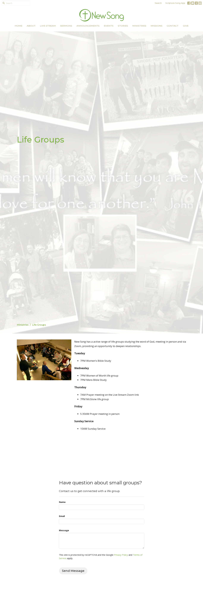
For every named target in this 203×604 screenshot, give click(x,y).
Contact (172, 25)
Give (185, 25)
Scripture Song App (175, 3)
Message (64, 530)
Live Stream (48, 25)
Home (18, 25)
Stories (123, 25)
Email (62, 516)
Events (108, 25)
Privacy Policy (121, 554)
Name (62, 501)
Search (158, 3)
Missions (156, 25)
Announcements (88, 25)
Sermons (66, 25)
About (31, 25)
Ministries (139, 25)
